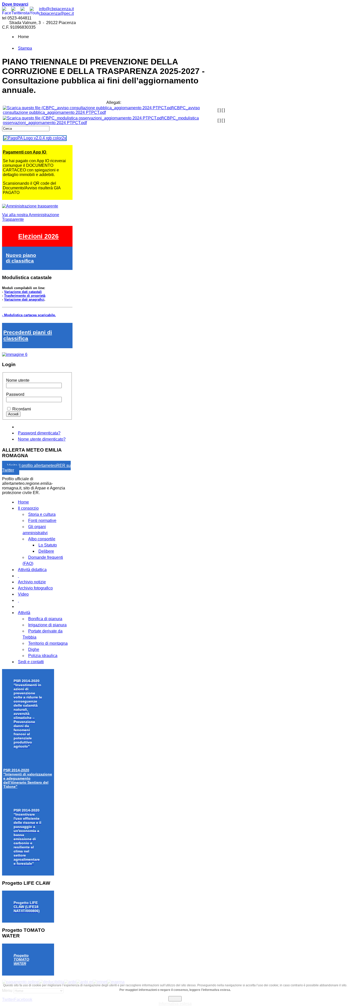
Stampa (25, 48)
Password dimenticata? (39, 433)
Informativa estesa (175, 1003)
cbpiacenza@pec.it (56, 13)
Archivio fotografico (35, 588)
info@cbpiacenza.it (56, 9)
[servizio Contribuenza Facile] (14, 354)
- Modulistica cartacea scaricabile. (29, 315)
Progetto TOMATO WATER (21, 959)
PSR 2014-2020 (27, 778)
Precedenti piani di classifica (27, 335)
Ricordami (21, 409)
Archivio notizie (32, 582)
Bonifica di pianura (45, 619)
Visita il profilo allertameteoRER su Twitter (36, 467)
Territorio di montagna (48, 643)
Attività (24, 612)
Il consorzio (28, 508)
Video (23, 594)
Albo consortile (41, 539)
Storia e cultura (42, 514)
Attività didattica (32, 569)
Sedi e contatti (31, 662)
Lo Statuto (47, 545)
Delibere (46, 551)
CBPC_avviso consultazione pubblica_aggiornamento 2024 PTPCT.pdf (101, 110)
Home (23, 502)
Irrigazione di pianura (47, 625)
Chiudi (175, 999)
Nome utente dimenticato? (42, 439)
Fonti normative (42, 520)
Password (15, 394)
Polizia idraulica (42, 655)
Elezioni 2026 (38, 236)
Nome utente (17, 380)
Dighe (33, 649)
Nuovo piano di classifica (21, 258)
